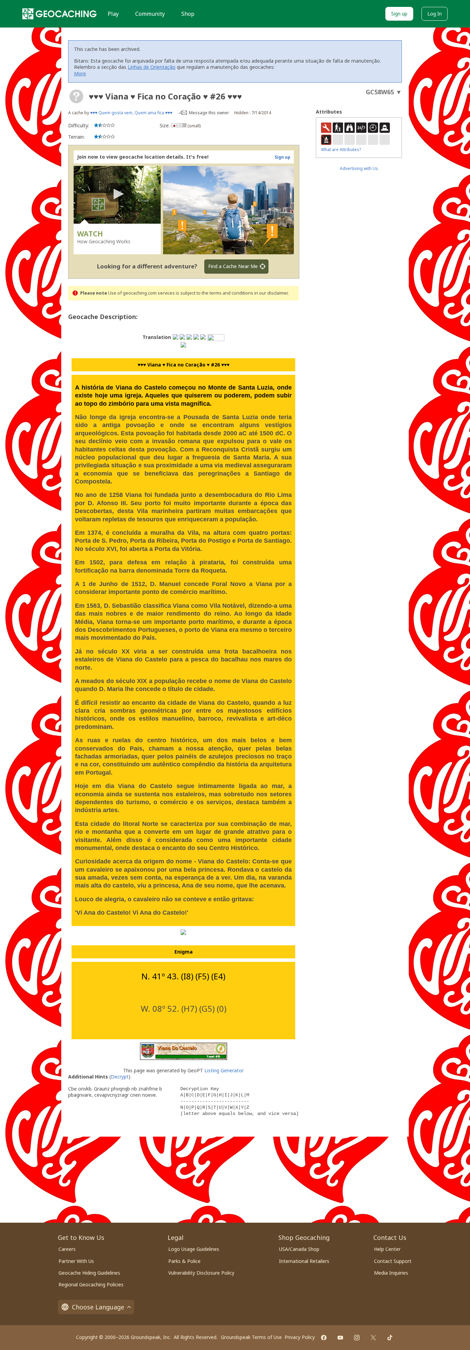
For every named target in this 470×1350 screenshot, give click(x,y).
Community (150, 14)
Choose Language (98, 1307)
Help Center (387, 1249)
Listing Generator (224, 1070)
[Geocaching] (59, 14)
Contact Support (393, 1261)
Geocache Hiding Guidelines (89, 1272)
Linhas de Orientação (151, 67)
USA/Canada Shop (299, 1249)
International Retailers (304, 1261)
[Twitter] (373, 1337)
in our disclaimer (271, 293)
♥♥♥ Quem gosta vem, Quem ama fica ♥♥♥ (131, 113)
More (80, 73)
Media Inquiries (391, 1272)
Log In (434, 13)
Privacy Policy (300, 1337)
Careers (67, 1249)
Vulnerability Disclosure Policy (201, 1272)
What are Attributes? (341, 149)
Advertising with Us (359, 168)
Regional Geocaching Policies (91, 1284)
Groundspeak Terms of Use (251, 1337)
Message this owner (209, 113)
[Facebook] (324, 1337)
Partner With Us (76, 1261)
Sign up (399, 13)
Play (113, 14)
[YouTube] (340, 1337)
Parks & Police (184, 1261)
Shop (187, 14)
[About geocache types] (76, 96)
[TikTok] (390, 1337)
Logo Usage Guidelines (193, 1249)
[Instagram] (357, 1337)
